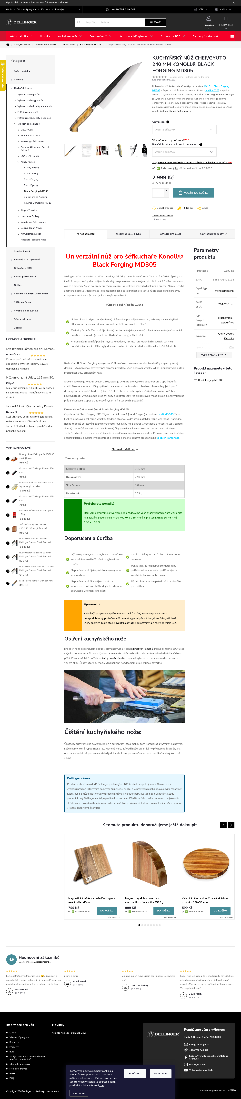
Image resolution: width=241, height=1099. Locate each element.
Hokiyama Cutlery (30, 216)
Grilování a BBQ (23, 268)
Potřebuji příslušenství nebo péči (34, 118)
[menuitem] (21, 36)
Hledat (155, 22)
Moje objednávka (18, 1068)
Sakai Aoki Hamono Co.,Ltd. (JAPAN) (35, 149)
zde (101, 1085)
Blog (12, 1051)
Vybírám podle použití (29, 94)
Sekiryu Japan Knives (31, 228)
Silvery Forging (32, 167)
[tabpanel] (92, 876)
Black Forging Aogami (35, 197)
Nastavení (78, 1093)
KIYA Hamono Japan (31, 233)
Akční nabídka (22, 71)
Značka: (162, 215)
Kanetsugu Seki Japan (32, 141)
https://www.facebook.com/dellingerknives (208, 1057)
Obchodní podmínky (20, 1064)
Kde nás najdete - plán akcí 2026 (69, 1032)
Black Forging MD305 (36, 191)
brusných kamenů (143, 649)
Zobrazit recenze (42, 961)
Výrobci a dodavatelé (26, 310)
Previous (223, 825)
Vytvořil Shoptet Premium (212, 1090)
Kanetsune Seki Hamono (33, 222)
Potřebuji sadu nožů (28, 112)
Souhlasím (160, 1073)
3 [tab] (145, 925)
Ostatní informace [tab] (170, 234)
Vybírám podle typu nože (30, 100)
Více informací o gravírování (170, 140)
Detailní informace (179, 111)
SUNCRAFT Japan (30, 156)
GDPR (13, 1073)
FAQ (12, 1078)
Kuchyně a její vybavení (27, 259)
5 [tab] (151, 925)
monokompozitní (224, 291)
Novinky (18, 79)
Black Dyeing (31, 185)
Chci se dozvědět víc (123, 449)
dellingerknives (198, 1064)
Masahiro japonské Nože (33, 239)
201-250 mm (226, 304)
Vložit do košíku (196, 193)
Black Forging (31, 179)
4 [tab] (148, 925)
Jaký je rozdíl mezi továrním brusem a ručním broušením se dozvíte (192, 162)
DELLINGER (27, 129)
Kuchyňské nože (23, 88)
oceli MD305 (212, 90)
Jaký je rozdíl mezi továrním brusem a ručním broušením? (28, 1058)
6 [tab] (154, 925)
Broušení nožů (22, 251)
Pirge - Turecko (29, 210)
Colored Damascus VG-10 (37, 202)
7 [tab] (157, 925)
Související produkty (211, 234)
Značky (18, 327)
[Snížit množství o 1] (166, 195)
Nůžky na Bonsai (23, 302)
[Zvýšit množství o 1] (166, 191)
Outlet (18, 285)
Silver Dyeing (31, 173)
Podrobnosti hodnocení (197, 77)
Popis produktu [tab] (86, 234)
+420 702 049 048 (198, 1050)
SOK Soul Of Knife (30, 135)
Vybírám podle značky (29, 123)
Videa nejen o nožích (201, 1070)
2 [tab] (142, 925)
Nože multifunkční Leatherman (31, 293)
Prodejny (59, 9)
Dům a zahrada (22, 319)
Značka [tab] (128, 234)
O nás (9, 9)
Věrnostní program (26, 9)
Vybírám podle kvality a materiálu (35, 106)
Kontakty (45, 9)
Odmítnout (135, 1073)
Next (231, 825)
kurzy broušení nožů (113, 658)
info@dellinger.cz (199, 1044)
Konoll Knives (28, 161)
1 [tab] (139, 925)
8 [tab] (160, 925)
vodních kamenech (168, 438)
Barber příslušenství (25, 276)
